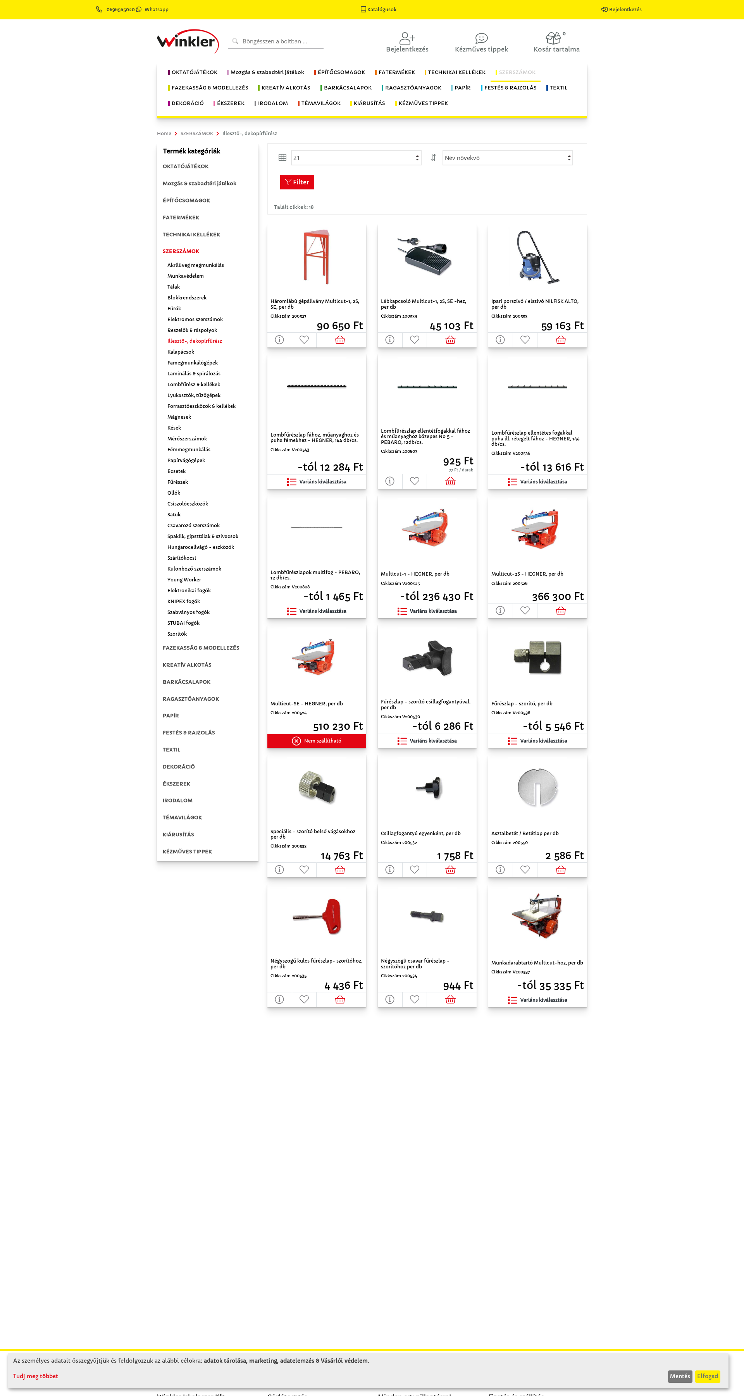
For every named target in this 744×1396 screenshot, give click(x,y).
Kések (174, 428)
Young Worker (184, 580)
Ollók (173, 493)
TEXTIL (172, 749)
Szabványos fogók (188, 612)
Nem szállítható (322, 741)
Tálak (173, 287)
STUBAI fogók (183, 623)
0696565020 (120, 9)
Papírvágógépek (186, 460)
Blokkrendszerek (187, 298)
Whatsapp (157, 9)
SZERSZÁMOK (181, 251)
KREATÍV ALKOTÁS (187, 665)
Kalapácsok (180, 352)
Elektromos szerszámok (195, 319)
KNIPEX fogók (183, 601)
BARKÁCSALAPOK (186, 682)
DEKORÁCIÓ (179, 766)
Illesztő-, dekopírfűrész (194, 341)
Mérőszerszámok (187, 439)
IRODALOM (178, 800)
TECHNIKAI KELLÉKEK (191, 234)
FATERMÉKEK (181, 217)
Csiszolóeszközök (187, 504)
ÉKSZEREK (176, 784)
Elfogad (707, 1376)
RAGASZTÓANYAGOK (191, 699)
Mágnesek (179, 417)
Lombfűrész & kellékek (193, 384)
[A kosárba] (341, 339)
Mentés (680, 1376)
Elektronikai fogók (189, 590)
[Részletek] (279, 339)
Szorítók (177, 634)
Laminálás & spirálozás (193, 374)
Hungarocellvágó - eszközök (200, 547)
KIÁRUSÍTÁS (178, 834)
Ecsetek (176, 471)
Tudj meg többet (35, 1376)
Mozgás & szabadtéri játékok (199, 183)
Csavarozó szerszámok (193, 525)
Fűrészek (177, 482)
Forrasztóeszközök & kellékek (201, 406)
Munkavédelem (185, 276)
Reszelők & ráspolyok (192, 330)
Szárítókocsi (181, 558)
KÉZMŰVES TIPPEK (187, 851)
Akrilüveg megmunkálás (195, 265)
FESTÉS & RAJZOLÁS (189, 732)
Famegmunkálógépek (192, 363)
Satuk (174, 514)
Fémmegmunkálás (188, 449)
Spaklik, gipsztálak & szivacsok (202, 536)
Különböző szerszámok (194, 569)
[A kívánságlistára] (304, 339)
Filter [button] (300, 182)
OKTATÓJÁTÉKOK (185, 166)
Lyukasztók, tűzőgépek (193, 395)
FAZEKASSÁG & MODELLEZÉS (201, 648)
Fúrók (174, 308)
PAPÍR (171, 715)
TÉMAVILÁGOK (182, 817)
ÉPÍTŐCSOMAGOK (186, 200)
